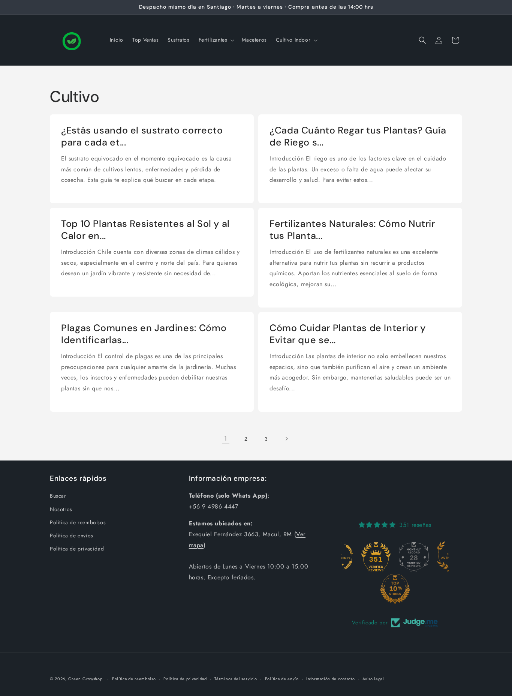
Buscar (58, 496)
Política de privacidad (77, 548)
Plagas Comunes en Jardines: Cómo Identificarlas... (143, 334)
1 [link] (225, 438)
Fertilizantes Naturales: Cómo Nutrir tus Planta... (352, 230)
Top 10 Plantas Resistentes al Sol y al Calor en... (145, 230)
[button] (216, 40)
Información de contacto (330, 678)
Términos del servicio (235, 678)
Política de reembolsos (78, 522)
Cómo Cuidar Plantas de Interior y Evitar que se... (347, 334)
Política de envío (282, 678)
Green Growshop (85, 679)
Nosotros (61, 509)
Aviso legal (373, 678)
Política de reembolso (134, 678)
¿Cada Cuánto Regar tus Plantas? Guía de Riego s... (357, 136)
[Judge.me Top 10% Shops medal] (395, 589)
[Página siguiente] (286, 438)
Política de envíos (71, 535)
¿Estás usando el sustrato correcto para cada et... (142, 136)
